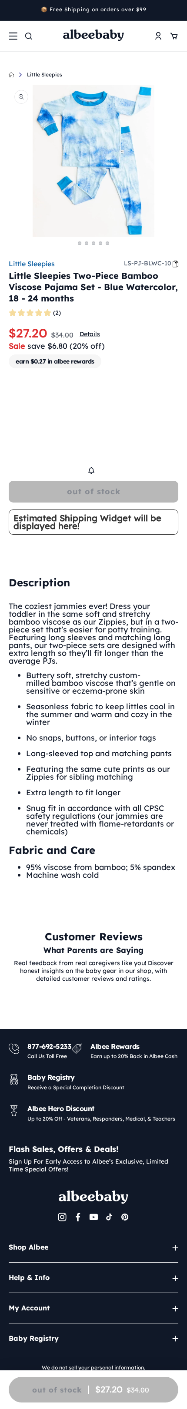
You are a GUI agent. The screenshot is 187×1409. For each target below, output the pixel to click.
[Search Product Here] (28, 36)
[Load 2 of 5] (86, 243)
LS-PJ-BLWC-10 (147, 263)
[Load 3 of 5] (93, 243)
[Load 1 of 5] (79, 243)
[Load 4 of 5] (100, 243)
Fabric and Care (52, 850)
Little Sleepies (44, 74)
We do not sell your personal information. (93, 1367)
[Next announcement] (175, 10)
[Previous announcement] (11, 10)
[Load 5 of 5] (107, 243)
